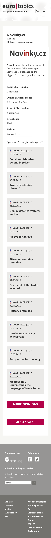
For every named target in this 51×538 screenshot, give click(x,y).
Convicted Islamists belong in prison (22, 161)
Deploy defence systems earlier (25, 212)
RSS (6, 516)
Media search (25, 422)
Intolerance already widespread (22, 335)
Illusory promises (21, 310)
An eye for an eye (21, 236)
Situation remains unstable (21, 261)
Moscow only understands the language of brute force (25, 385)
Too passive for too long (25, 359)
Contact (31, 520)
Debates (9, 501)
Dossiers (9, 505)
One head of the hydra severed (24, 286)
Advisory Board (35, 505)
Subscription (11, 512)
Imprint (31, 523)
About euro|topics (37, 501)
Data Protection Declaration (35, 529)
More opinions (25, 404)
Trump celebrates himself (21, 186)
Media (8, 509)
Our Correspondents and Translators (35, 513)
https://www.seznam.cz (20, 42)
